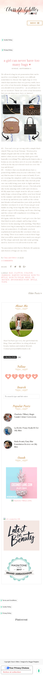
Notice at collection (12, 672)
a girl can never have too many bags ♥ (21, 62)
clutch (18, 273)
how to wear (16, 277)
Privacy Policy (8, 50)
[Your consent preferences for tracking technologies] (39, 671)
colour (28, 273)
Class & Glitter (15, 662)
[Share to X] (15, 267)
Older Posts (34, 293)
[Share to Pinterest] (20, 267)
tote (4, 282)
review (6, 280)
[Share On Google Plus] (24, 267)
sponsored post (20, 280)
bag (11, 273)
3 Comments (7, 261)
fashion (6, 275)
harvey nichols (21, 275)
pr (33, 277)
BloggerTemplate (33, 662)
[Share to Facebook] (11, 267)
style (34, 280)
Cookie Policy (8, 40)
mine (27, 277)
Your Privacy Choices (19, 668)
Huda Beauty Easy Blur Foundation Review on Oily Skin (25, 444)
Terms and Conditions (9, 600)
